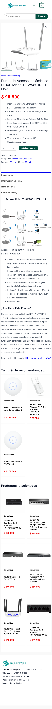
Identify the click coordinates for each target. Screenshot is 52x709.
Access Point (6, 76)
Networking (15, 76)
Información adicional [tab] (11, 181)
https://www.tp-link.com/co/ (38, 358)
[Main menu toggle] (34, 5)
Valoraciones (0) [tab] (9, 192)
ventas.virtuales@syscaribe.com (16, 676)
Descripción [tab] (7, 175)
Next (50, 65)
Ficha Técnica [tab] (8, 187)
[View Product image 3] (32, 65)
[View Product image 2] (19, 65)
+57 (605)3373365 (20, 670)
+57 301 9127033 (36, 670)
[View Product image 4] (45, 65)
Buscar (42, 16)
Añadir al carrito (28, 148)
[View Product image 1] (6, 65)
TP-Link (13, 162)
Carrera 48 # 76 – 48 (20, 680)
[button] (46, 27)
